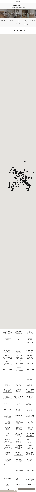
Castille (18, 403)
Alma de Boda (30, 345)
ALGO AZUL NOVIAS (7, 345)
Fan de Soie (30, 445)
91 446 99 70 (18, 21)
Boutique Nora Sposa (29, 384)
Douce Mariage (7, 427)
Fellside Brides (7, 452)
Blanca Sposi (7, 384)
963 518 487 (33, 20)
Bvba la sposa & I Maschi (18, 396)
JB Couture (30, 484)
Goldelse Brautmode (18, 473)
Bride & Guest (7, 396)
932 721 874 (11, 20)
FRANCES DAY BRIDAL (7, 459)
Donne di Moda (18, 421)
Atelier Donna (29, 355)
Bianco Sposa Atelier (29, 378)
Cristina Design (29, 409)
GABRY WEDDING (7, 473)
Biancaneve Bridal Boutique (7, 378)
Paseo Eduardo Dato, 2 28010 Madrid (18, 20)
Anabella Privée (18, 350)
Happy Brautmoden (30, 473)
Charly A (29, 403)
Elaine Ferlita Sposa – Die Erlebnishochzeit (18, 434)
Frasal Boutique (18, 459)
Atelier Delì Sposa (19, 355)
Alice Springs (18, 345)
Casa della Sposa (30, 396)
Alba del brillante (7, 338)
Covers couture (18, 409)
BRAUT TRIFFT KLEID (7, 389)
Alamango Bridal (30, 331)
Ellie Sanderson (7, 439)
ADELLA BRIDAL (7, 331)
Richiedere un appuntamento (18, 335)
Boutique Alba (18, 384)
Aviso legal (26, 490)
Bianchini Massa (18, 378)
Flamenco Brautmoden (18, 452)
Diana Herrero (7, 421)
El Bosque (7, 433)
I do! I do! (18, 478)
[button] (9, 184)
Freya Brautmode (30, 459)
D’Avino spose (7, 415)
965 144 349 (4, 20)
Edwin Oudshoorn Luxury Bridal (19, 428)
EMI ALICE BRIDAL (29, 439)
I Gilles (30, 478)
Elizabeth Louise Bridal (30, 433)
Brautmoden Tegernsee (30, 389)
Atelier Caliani (7, 355)
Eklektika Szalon (30, 427)
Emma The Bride (7, 445)
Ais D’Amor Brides (19, 331)
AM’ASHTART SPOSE (7, 350)
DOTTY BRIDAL (30, 421)
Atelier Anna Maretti (29, 350)
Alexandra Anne (29, 338)
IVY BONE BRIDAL (18, 484)
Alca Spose (19, 338)
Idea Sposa (7, 484)
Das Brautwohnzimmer (30, 415)
